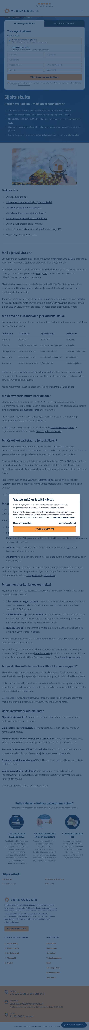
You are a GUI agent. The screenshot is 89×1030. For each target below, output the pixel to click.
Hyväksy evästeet (44, 529)
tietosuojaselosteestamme (63, 517)
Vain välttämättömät (67, 523)
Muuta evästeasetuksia (22, 523)
